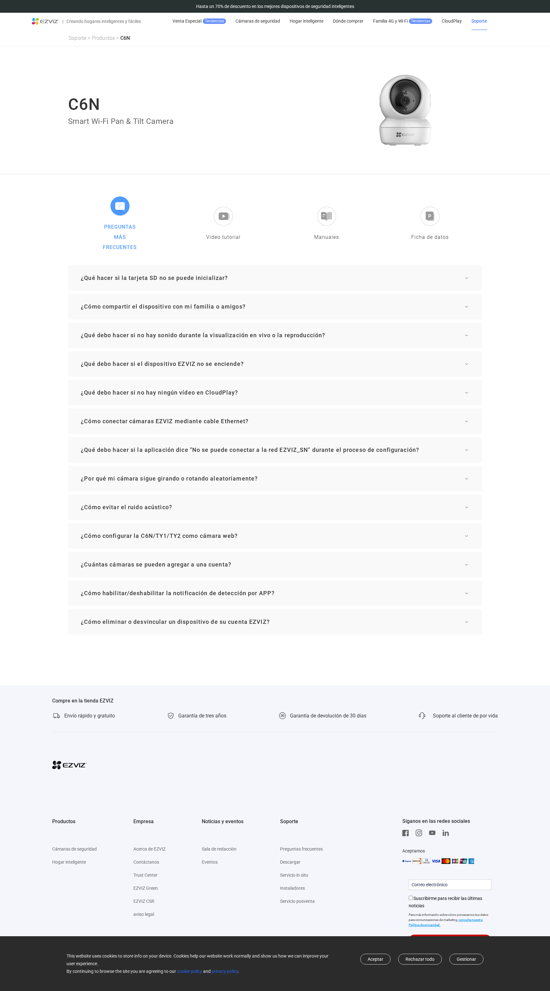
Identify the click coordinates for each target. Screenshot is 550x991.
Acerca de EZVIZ (149, 849)
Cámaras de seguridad (258, 21)
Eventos (210, 862)
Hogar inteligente (306, 21)
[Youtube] (434, 833)
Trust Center (145, 875)
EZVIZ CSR (143, 901)
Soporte (479, 21)
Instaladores (292, 888)
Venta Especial (198, 21)
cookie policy (189, 971)
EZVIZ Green (145, 888)
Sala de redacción (219, 849)
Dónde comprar (348, 21)
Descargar (290, 862)
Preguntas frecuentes (301, 849)
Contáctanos (146, 862)
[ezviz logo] (45, 21)
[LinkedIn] (447, 833)
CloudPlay (452, 21)
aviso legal (143, 914)
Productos (103, 38)
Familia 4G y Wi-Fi (401, 21)
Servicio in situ (294, 875)
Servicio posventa (297, 901)
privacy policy (225, 971)
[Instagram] (420, 833)
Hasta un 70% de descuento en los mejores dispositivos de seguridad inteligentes (275, 6)
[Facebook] (407, 833)
